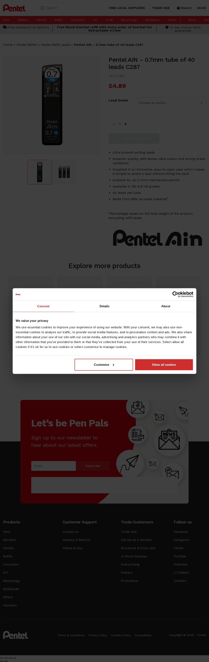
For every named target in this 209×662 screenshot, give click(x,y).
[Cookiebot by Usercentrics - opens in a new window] (175, 294)
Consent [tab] (43, 306)
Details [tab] (105, 306)
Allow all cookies (164, 364)
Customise (101, 364)
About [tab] (165, 306)
